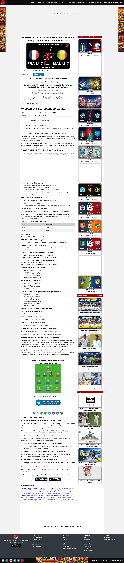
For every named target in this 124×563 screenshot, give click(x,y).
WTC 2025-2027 (36, 539)
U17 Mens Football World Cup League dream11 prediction (53, 491)
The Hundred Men (36, 546)
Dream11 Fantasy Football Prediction (58, 13)
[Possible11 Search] (121, 2)
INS (11, 560)
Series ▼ (57, 2)
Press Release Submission (110, 541)
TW (38, 413)
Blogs (97, 2)
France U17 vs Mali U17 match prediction (32, 488)
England (65, 543)
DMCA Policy (107, 537)
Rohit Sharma (87, 539)
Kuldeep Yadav (87, 546)
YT (23, 560)
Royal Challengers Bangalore (69, 548)
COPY (61, 413)
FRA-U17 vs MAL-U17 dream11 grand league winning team (49, 495)
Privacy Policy (90, 560)
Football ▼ (73, 2)
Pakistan (65, 544)
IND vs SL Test (40, 2)
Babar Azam (86, 541)
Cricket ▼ (64, 2)
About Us (120, 560)
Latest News (89, 2)
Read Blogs (99, 295)
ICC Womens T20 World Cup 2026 (40, 541)
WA (46, 413)
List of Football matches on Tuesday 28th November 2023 (48, 501)
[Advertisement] (62, 8)
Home (32, 2)
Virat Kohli (86, 537)
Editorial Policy (101, 560)
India (64, 537)
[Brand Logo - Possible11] (16, 538)
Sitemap (106, 543)
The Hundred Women (37, 537)
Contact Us (112, 560)
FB (34, 413)
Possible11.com (61, 470)
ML (57, 413)
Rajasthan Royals (67, 546)
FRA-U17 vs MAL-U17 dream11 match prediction (57, 488)
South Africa (66, 541)
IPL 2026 (34, 543)
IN (19, 560)
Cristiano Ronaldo (88, 552)
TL (50, 413)
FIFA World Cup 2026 (37, 544)
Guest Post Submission (109, 539)
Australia (65, 539)
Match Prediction (106, 2)
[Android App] (16, 547)
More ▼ (115, 2)
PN (54, 413)
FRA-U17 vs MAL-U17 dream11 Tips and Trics (48, 493)
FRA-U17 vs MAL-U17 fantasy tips (49, 490)
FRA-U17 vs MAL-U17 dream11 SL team (56, 497)
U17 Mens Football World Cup (48, 82)
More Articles (99, 391)
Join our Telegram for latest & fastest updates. (48, 93)
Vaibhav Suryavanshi (88, 550)
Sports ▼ (81, 2)
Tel (3, 560)
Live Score (49, 2)
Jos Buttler (86, 548)
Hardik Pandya (87, 543)
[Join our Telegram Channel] (48, 402)
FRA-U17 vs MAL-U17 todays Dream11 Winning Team (50, 499)
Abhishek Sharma (88, 544)
